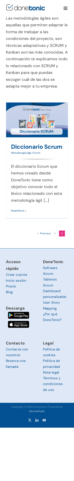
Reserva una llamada (15, 364)
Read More (17, 210)
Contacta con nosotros (17, 352)
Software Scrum (50, 271)
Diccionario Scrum (36, 147)
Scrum (36, 152)
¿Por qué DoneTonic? (52, 317)
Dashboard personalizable (55, 294)
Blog (9, 292)
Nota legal (51, 372)
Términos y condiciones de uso (53, 384)
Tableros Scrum (50, 282)
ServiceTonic (37, 411)
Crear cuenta (16, 274)
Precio (11, 286)
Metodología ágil (21, 152)
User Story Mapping (51, 305)
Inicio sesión (16, 280)
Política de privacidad (51, 364)
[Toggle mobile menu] (66, 8)
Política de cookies (51, 352)
